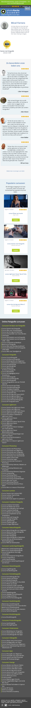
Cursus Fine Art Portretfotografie (12, 598)
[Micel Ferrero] (4, 25)
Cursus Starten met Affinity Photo (12, 674)
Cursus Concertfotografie (9, 357)
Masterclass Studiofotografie (10, 604)
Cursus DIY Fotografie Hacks (10, 401)
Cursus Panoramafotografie (10, 378)
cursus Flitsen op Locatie (16, 213)
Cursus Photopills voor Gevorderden (13, 655)
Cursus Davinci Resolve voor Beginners (13, 644)
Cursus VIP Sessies (7, 688)
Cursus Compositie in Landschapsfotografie (8, 558)
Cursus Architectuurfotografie (11, 359)
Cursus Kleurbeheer (8, 371)
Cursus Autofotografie (8, 623)
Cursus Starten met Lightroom (11, 409)
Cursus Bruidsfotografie (9, 617)
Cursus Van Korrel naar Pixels (11, 385)
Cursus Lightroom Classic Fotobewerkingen (9, 424)
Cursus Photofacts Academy (10, 691)
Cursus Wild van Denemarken (11, 542)
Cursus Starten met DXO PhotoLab (12, 657)
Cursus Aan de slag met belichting (12, 332)
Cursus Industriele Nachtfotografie (12, 400)
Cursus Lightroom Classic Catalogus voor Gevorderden (12, 427)
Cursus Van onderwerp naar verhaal (13, 508)
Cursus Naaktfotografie (9, 592)
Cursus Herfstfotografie (9, 534)
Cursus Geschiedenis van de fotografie (13, 337)
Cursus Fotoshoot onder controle (12, 585)
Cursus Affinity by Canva (9, 676)
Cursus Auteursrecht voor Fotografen (13, 672)
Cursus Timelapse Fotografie (10, 389)
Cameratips (5, 335)
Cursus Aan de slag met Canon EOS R (13, 394)
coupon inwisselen (11, 701)
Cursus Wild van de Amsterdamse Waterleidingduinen (12, 540)
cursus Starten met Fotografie (15, 243)
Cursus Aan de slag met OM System (12, 398)
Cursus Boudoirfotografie (9, 580)
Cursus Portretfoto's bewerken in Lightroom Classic (12, 415)
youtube (7, 702)
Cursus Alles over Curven (9, 480)
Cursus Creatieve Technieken (10, 505)
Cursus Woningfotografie (9, 625)
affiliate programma (22, 701)
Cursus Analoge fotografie (10, 519)
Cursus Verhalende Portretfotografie (13, 587)
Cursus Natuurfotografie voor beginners (14, 530)
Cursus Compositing (8, 473)
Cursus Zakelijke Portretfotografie (12, 594)
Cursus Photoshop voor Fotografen (12, 452)
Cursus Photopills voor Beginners (12, 654)
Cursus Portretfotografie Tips (11, 577)
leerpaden (3, 701)
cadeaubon (18, 700)
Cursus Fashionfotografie (9, 611)
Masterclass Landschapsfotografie (12, 549)
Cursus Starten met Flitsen (10, 578)
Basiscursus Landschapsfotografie (12, 550)
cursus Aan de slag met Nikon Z (16, 304)
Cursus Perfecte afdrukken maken (12, 669)
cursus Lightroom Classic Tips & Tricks (15, 274)
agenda (12, 700)
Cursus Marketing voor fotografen (12, 631)
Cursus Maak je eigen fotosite (11, 679)
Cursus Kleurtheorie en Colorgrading (13, 454)
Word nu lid (19, 3)
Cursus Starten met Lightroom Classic (13, 407)
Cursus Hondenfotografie (9, 571)
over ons (8, 700)
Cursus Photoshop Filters (9, 475)
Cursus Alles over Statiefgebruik (11, 351)
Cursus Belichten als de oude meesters (13, 609)
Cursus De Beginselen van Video (11, 642)
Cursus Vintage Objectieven (10, 524)
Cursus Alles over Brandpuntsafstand (13, 346)
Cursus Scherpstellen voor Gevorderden (14, 334)
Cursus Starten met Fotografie (11, 328)
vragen (2, 702)
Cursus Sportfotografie (9, 366)
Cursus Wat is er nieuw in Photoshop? (13, 487)
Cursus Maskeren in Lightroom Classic (13, 411)
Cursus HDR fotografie (8, 377)
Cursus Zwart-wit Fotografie (10, 517)
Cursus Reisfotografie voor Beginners (13, 361)
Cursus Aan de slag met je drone (11, 670)
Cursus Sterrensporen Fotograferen (13, 556)
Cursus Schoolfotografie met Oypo (12, 634)
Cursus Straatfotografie (9, 364)
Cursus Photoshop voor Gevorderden (13, 456)
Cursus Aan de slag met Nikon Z (11, 396)
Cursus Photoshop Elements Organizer (13, 471)
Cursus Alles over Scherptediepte (12, 330)
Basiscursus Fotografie (9, 344)
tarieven (24, 6)
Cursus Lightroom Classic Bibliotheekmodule (9, 431)
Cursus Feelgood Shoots (9, 596)
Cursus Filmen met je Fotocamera (12, 641)
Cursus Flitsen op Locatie (9, 584)
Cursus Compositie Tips (9, 393)
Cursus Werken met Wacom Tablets (12, 665)
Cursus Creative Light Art (9, 522)
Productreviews (6, 677)
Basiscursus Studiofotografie (10, 607)
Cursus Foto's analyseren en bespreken (14, 363)
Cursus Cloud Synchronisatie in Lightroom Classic (11, 438)
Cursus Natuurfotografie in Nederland (13, 537)
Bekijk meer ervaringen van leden (15, 171)
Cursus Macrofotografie (9, 535)
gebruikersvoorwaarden (16, 702)
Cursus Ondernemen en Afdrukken (12, 633)
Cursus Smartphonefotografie (11, 387)
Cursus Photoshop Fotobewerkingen (13, 478)
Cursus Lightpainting (8, 521)
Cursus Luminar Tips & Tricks (10, 495)
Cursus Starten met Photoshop (11, 449)
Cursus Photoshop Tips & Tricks (11, 477)
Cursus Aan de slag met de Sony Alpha (13, 391)
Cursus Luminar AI (7, 497)
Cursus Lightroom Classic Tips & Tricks (13, 421)
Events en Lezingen (7, 690)
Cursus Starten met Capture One (12, 667)
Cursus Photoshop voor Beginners (12, 450)
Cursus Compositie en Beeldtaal (11, 342)
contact (3, 700)
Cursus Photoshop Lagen (9, 459)
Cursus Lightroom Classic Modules (12, 413)
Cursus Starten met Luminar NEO (12, 493)
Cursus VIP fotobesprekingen (10, 659)
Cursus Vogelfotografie (9, 569)
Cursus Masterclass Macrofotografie (13, 532)
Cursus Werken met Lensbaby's (11, 512)
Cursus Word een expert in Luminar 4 (13, 499)
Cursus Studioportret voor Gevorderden (14, 606)
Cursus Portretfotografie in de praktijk (13, 582)
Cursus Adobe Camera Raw (10, 457)
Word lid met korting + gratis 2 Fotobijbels (13, 1)
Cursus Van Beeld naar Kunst (10, 506)
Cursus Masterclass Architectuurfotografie (8, 369)
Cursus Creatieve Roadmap (10, 510)
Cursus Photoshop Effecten (10, 482)
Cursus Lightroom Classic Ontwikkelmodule (9, 419)
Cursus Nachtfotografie (9, 380)
